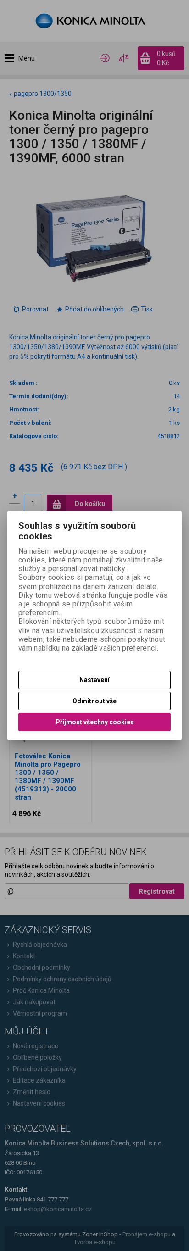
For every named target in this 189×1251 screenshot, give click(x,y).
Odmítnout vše (94, 701)
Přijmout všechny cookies (95, 722)
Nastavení (94, 680)
